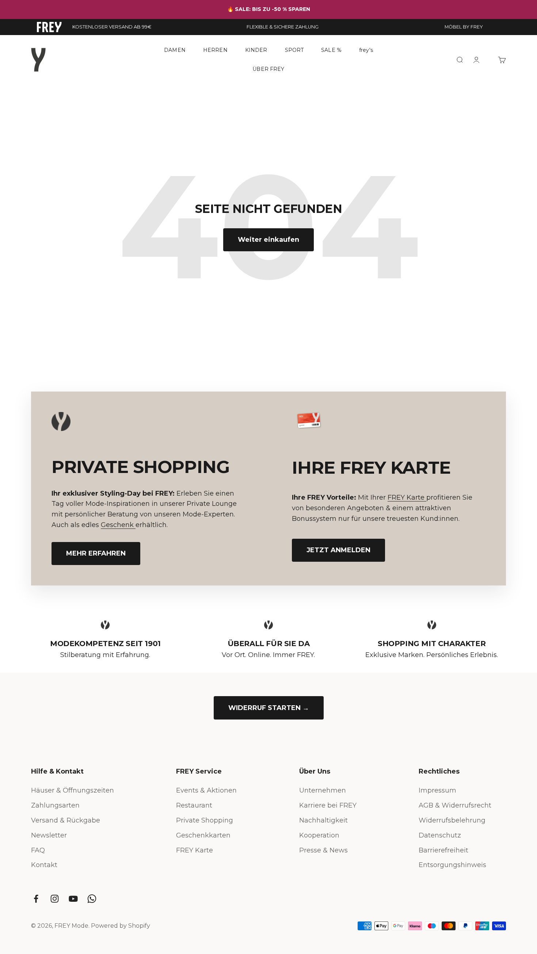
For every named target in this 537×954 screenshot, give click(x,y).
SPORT (294, 50)
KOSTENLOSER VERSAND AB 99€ (111, 27)
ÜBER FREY (268, 68)
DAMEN (175, 50)
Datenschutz (440, 835)
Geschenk (118, 525)
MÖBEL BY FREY (464, 27)
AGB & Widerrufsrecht (455, 805)
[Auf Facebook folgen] (36, 899)
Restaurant (194, 805)
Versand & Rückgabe (65, 820)
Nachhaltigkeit (323, 820)
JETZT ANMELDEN (338, 550)
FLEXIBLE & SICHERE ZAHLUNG (283, 27)
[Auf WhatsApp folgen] (92, 899)
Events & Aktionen (206, 790)
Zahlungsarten (55, 805)
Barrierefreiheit (443, 850)
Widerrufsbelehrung (452, 820)
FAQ (38, 850)
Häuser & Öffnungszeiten (72, 790)
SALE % (331, 50)
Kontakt (44, 865)
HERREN (215, 50)
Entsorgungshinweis (452, 865)
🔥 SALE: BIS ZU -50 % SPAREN (268, 9)
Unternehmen (322, 790)
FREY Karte (407, 497)
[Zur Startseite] (49, 27)
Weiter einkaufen (268, 240)
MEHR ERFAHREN (96, 553)
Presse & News (323, 850)
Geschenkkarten (203, 835)
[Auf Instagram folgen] (55, 899)
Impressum (437, 790)
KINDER (256, 50)
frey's (366, 50)
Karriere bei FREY (328, 805)
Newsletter (49, 835)
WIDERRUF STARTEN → (268, 708)
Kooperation (319, 835)
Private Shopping (204, 820)
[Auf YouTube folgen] (73, 899)
